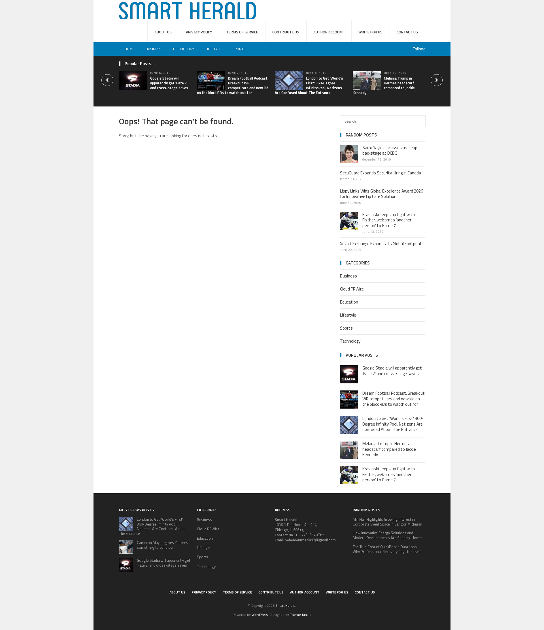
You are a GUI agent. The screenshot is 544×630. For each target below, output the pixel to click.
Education (349, 302)
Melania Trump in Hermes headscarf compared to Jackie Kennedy (384, 85)
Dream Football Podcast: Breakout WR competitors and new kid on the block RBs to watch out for (232, 85)
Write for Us (370, 32)
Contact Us (407, 32)
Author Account (328, 32)
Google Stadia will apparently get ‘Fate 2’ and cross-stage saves (169, 83)
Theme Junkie (300, 614)
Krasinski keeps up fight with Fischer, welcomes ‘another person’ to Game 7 (388, 220)
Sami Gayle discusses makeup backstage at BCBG (389, 150)
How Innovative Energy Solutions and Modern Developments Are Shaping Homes (388, 535)
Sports (239, 49)
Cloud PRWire (352, 289)
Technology (183, 49)
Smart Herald (285, 605)
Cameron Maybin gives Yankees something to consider (162, 545)
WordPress (260, 614)
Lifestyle (213, 49)
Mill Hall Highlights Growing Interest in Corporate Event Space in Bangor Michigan (387, 521)
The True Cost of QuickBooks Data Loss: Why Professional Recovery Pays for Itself (387, 549)
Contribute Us (285, 32)
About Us (163, 32)
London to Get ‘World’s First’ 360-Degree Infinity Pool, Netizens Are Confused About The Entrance (309, 85)
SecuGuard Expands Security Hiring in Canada (380, 173)
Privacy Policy (199, 32)
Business (153, 49)
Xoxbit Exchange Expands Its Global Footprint (381, 243)
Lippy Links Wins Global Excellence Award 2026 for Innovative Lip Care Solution (381, 194)
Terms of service (242, 32)
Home (129, 49)
